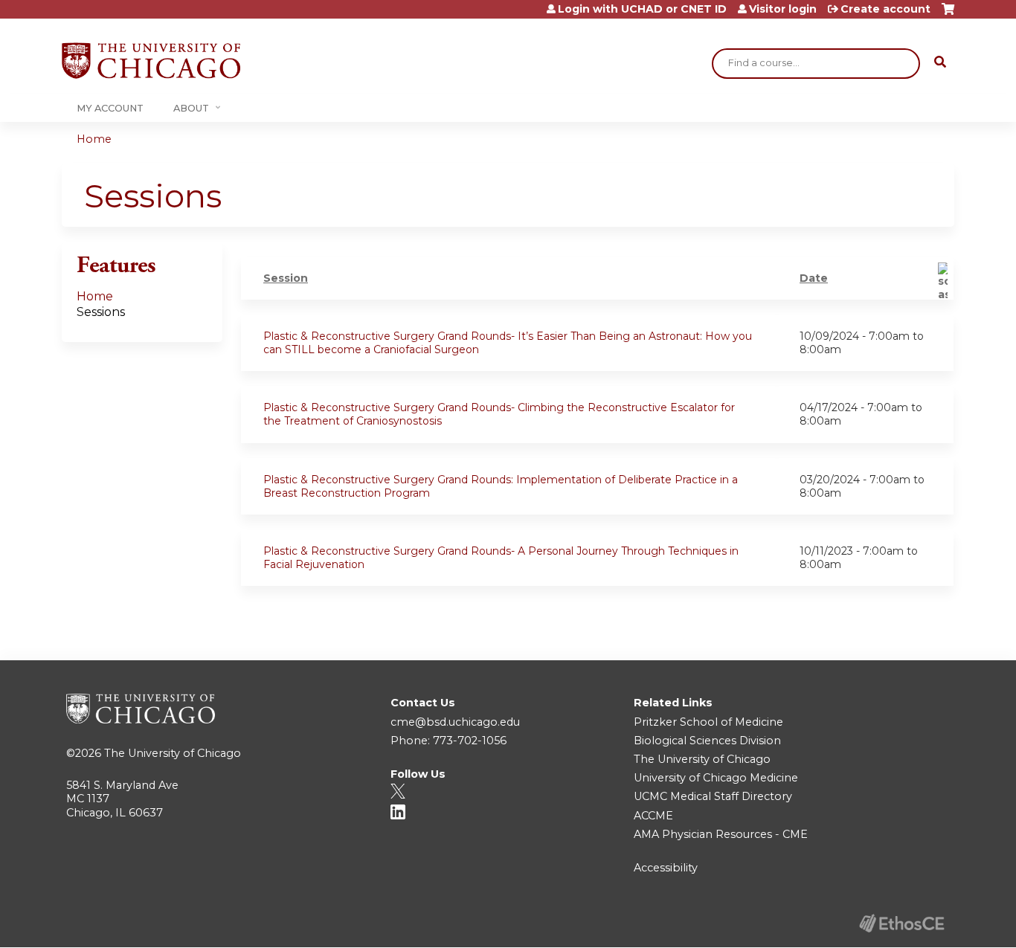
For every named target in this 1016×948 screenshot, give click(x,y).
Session (285, 278)
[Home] (151, 60)
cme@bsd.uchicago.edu (455, 722)
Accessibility (666, 867)
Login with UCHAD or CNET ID (642, 9)
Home (94, 139)
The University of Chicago (172, 753)
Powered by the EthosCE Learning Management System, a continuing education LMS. (901, 923)
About (191, 108)
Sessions (101, 312)
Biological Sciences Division (707, 740)
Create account (885, 9)
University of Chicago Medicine (716, 777)
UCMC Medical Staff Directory (713, 796)
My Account (110, 108)
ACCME (653, 815)
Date (814, 278)
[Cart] (948, 14)
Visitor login (783, 9)
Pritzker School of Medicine (708, 722)
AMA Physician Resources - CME (721, 834)
